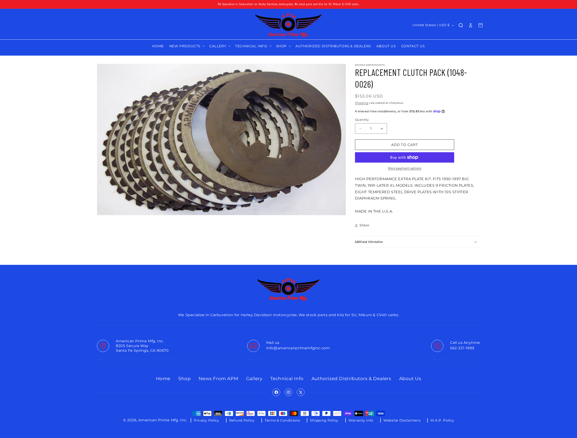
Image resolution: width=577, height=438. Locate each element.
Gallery (254, 378)
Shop (184, 378)
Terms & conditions (282, 420)
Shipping (361, 102)
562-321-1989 (462, 348)
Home (163, 378)
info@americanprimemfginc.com (298, 348)
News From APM (218, 378)
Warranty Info (360, 420)
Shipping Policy (324, 420)
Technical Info (286, 378)
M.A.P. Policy (442, 420)
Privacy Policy (206, 420)
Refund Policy (241, 420)
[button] (186, 46)
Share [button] (364, 225)
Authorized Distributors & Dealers (351, 378)
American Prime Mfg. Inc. (162, 420)
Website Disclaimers (401, 420)
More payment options (404, 168)
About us (410, 378)
